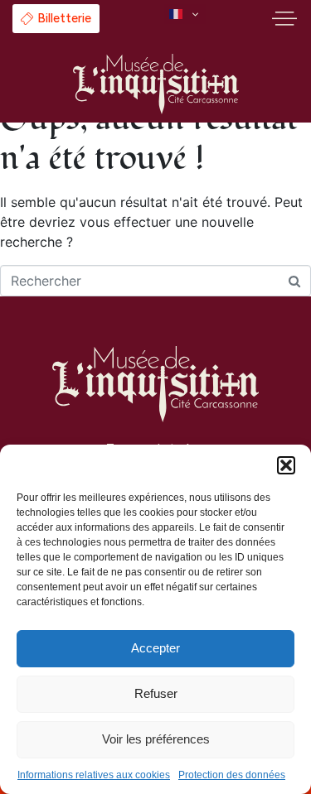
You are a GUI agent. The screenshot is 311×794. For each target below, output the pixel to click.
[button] (286, 465)
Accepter (155, 648)
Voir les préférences (156, 739)
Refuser (155, 693)
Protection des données (231, 775)
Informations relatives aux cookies (93, 775)
